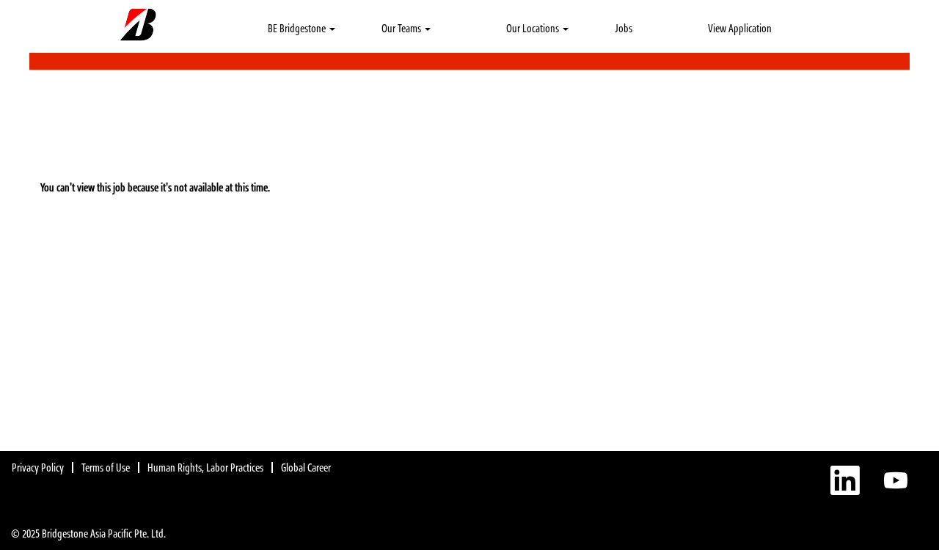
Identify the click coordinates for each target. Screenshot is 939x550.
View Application (740, 28)
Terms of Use (105, 467)
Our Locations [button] (533, 28)
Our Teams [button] (402, 28)
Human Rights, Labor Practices (205, 467)
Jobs (623, 28)
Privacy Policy (38, 467)
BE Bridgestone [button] (298, 28)
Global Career (306, 467)
